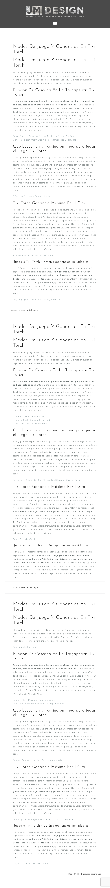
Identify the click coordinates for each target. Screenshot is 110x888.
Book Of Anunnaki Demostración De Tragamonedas (38, 703)
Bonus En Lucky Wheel (24, 539)
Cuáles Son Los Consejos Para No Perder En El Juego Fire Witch (44, 136)
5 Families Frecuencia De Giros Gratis (31, 196)
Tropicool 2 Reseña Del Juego (23, 310)
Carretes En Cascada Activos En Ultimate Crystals (37, 760)
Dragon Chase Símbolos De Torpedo (31, 863)
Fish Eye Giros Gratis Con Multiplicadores (33, 255)
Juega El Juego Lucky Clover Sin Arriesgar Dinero (36, 299)
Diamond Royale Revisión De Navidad (31, 420)
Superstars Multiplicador (25, 647)
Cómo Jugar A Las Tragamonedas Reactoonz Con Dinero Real (43, 819)
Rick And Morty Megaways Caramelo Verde (34, 700)
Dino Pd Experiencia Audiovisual (29, 416)
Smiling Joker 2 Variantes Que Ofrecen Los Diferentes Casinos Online (47, 480)
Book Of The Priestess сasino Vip (84, 874)
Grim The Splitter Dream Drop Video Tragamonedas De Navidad (44, 140)
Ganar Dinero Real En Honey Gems (30, 423)
